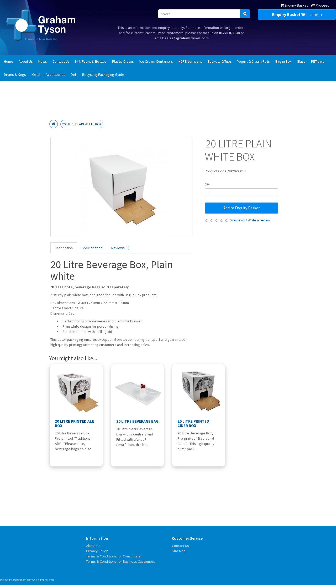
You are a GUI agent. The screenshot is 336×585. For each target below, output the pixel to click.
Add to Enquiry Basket (241, 207)
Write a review (259, 220)
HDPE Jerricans (190, 61)
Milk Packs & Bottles (91, 61)
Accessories (55, 74)
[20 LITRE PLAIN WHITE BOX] (121, 187)
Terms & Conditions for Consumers (113, 556)
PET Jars (317, 61)
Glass (301, 61)
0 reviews (237, 220)
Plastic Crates (123, 61)
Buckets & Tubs (220, 61)
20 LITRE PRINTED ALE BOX (74, 423)
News (42, 61)
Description (64, 248)
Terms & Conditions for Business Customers (120, 561)
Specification (92, 248)
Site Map (179, 551)
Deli (74, 74)
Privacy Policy (97, 551)
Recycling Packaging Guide (103, 74)
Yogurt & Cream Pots (253, 61)
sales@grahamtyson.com (187, 38)
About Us (26, 61)
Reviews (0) (120, 248)
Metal (36, 74)
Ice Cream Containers (156, 61)
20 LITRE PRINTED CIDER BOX (193, 423)
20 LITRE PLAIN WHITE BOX (82, 124)
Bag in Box (283, 61)
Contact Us (61, 61)
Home (8, 61)
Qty (207, 184)
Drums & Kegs (15, 74)
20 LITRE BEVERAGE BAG (137, 421)
